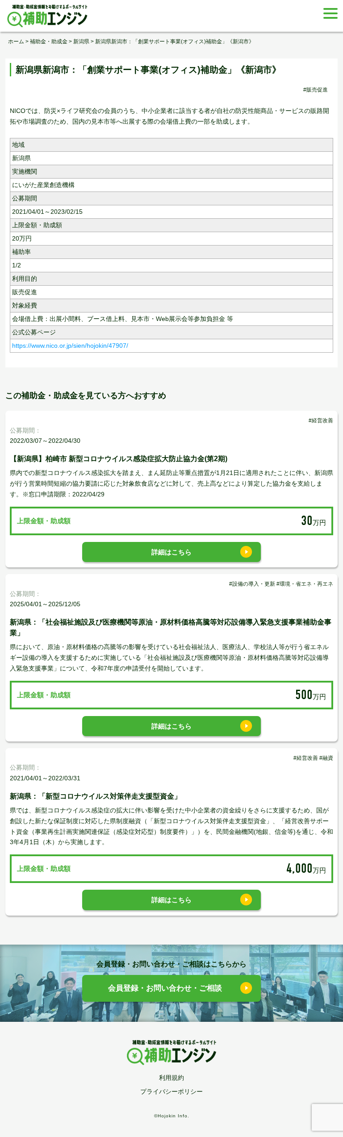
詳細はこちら (171, 552)
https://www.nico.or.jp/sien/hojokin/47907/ (70, 345)
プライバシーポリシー (171, 1091)
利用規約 (171, 1077)
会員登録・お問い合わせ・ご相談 (165, 988)
